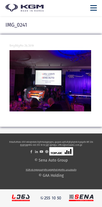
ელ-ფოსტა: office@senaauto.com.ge (64, 145)
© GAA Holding (51, 175)
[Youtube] (41, 151)
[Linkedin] (36, 151)
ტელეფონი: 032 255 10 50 (32, 145)
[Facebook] (31, 151)
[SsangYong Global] (47, 151)
